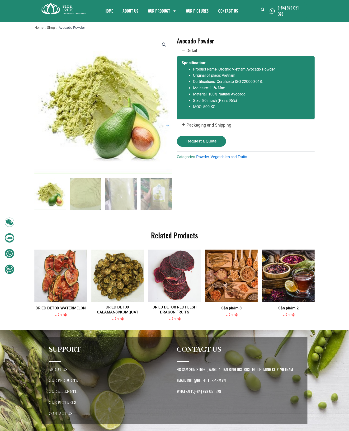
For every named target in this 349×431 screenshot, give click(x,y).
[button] (246, 50)
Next (167, 125)
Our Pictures (197, 11)
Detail (192, 50)
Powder (202, 157)
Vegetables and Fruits (229, 157)
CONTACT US (228, 11)
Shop (51, 27)
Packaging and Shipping (209, 125)
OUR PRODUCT (159, 11)
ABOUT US (130, 11)
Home (108, 11)
